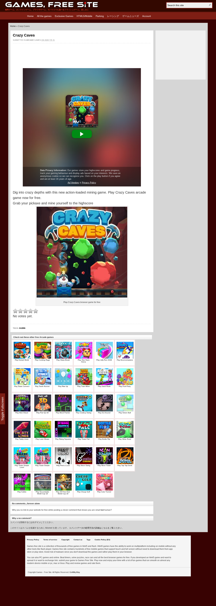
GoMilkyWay (75, 572)
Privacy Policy (33, 540)
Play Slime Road (124, 439)
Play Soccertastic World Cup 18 (42, 493)
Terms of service (50, 540)
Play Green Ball (125, 413)
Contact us (78, 540)
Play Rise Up (63, 386)
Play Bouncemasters (125, 360)
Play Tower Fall (83, 439)
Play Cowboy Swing (83, 413)
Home (30, 16)
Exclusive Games (64, 16)
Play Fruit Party (125, 386)
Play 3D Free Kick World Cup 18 (63, 493)
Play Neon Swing (83, 465)
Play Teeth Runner (42, 386)
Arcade (30, 40)
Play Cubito (21, 492)
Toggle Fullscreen (2, 409)
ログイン (36, 522)
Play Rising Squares (63, 439)
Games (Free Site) (51, 5)
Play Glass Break (63, 360)
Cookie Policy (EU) (102, 540)
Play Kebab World (22, 360)
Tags (88, 540)
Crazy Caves (24, 35)
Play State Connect (21, 386)
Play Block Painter (63, 413)
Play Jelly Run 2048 (104, 360)
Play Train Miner (83, 386)
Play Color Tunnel (104, 492)
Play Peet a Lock (63, 465)
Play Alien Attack (21, 413)
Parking (100, 16)
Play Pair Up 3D (42, 413)
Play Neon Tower (104, 465)
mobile (22, 328)
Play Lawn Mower (42, 439)
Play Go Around (104, 413)
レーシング (113, 16)
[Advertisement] (81, 54)
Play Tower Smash (42, 465)
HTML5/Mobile (84, 16)
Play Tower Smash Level (22, 466)
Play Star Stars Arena (83, 361)
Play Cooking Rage (42, 360)
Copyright (65, 540)
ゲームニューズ (130, 16)
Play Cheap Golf (83, 492)
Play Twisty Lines (21, 439)
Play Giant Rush (104, 386)
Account (146, 16)
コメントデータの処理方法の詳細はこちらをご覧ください (95, 528)
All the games (44, 16)
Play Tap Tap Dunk (124, 465)
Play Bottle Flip (104, 439)
